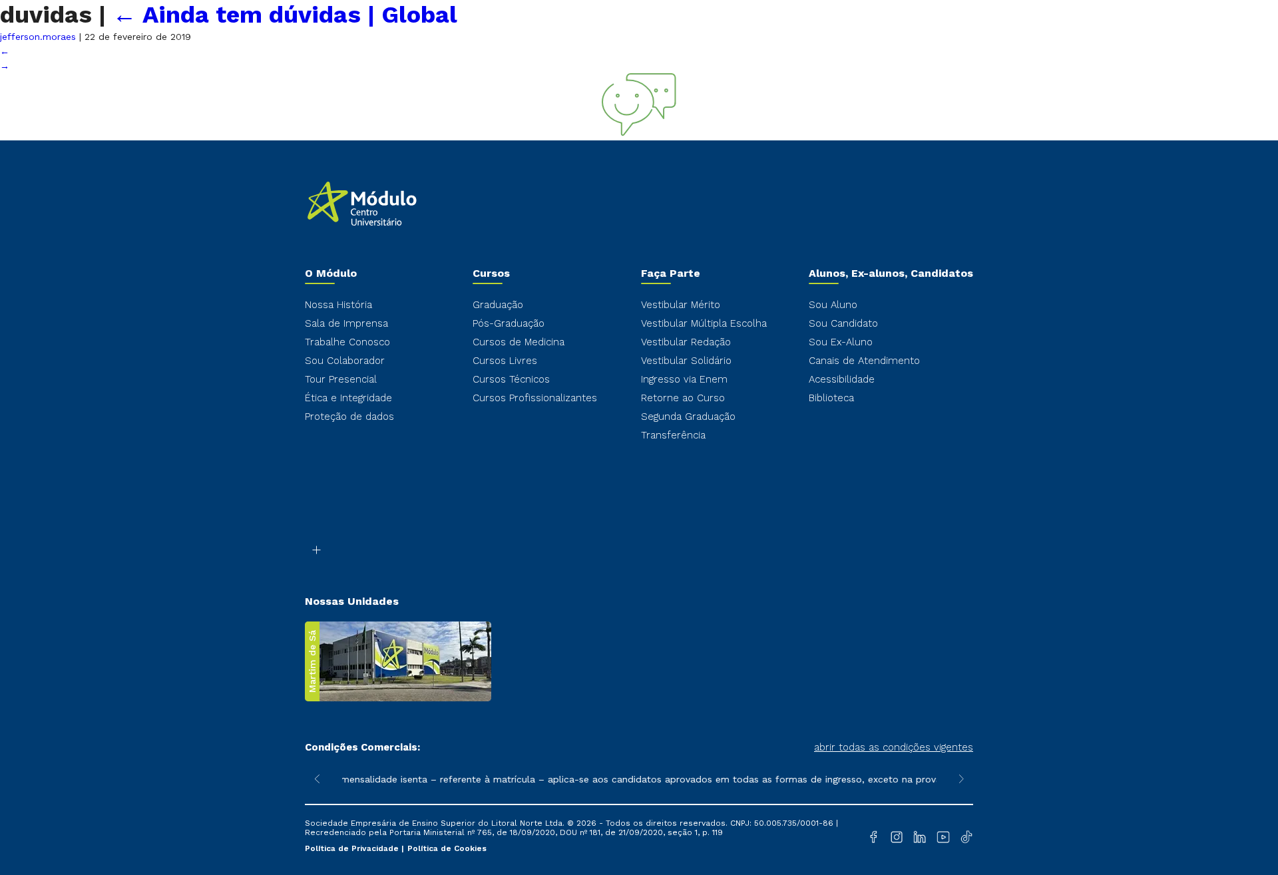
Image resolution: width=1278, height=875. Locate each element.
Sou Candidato (843, 323)
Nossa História (338, 305)
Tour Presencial (341, 379)
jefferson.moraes (38, 36)
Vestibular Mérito (680, 305)
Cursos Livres (505, 361)
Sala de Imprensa (346, 323)
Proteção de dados (349, 417)
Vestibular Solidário (686, 361)
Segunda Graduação (688, 417)
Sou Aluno (833, 305)
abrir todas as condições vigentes (893, 747)
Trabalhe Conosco (347, 342)
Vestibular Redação (686, 342)
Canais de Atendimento (864, 361)
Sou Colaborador (345, 361)
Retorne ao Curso (683, 398)
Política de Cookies (447, 848)
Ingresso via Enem (684, 379)
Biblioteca (831, 398)
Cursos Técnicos (511, 379)
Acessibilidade (842, 379)
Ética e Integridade (348, 398)
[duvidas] (639, 133)
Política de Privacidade (353, 848)
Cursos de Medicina (518, 342)
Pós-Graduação (508, 323)
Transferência (673, 435)
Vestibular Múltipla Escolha (704, 323)
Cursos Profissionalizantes (535, 398)
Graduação (498, 305)
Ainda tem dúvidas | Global (284, 15)
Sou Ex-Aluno (841, 342)
